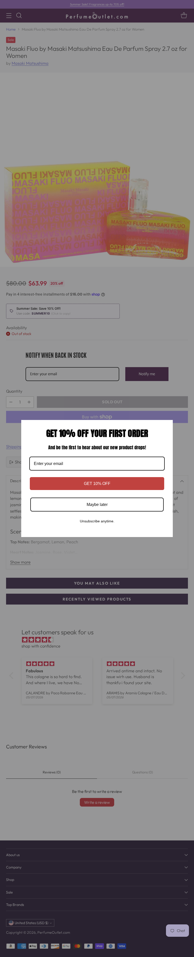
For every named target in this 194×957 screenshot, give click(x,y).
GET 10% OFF (97, 483)
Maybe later (97, 504)
